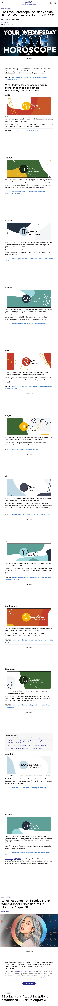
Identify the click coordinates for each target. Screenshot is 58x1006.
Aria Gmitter (4, 22)
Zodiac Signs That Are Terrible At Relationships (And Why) (27, 738)
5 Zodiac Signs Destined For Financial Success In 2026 (25, 748)
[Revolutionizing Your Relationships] (29, 2)
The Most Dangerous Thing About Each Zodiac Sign (29, 324)
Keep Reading (29, 983)
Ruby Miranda (5, 911)
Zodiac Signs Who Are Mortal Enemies (25, 449)
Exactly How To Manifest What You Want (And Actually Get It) (28, 745)
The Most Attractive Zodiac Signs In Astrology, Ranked (31, 514)
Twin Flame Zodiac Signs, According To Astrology (29, 788)
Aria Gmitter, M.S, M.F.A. (13, 859)
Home (2, 8)
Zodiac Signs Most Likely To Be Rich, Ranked (27, 131)
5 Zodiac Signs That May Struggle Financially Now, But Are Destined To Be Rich (27, 741)
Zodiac (8, 8)
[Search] (50, 2)
